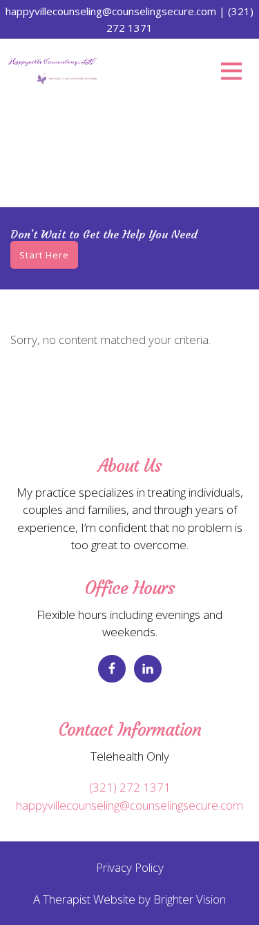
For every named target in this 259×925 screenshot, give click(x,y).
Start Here (44, 255)
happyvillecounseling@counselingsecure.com (129, 805)
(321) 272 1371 (130, 787)
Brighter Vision (189, 899)
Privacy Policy (130, 867)
